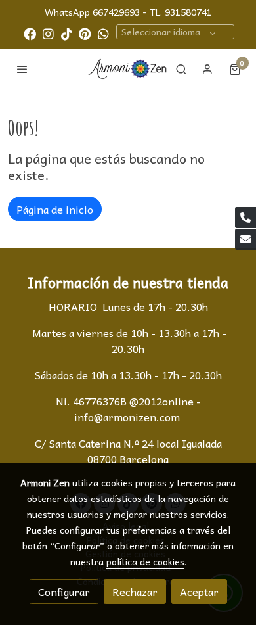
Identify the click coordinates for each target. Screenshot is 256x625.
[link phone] (245, 217)
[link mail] (245, 239)
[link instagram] (48, 33)
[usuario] (207, 69)
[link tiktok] (66, 33)
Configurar (64, 591)
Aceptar (199, 591)
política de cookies (145, 561)
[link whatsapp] (103, 33)
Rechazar (135, 591)
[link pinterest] (85, 33)
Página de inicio (54, 209)
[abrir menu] (22, 69)
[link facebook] (30, 33)
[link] (127, 69)
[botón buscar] (181, 69)
